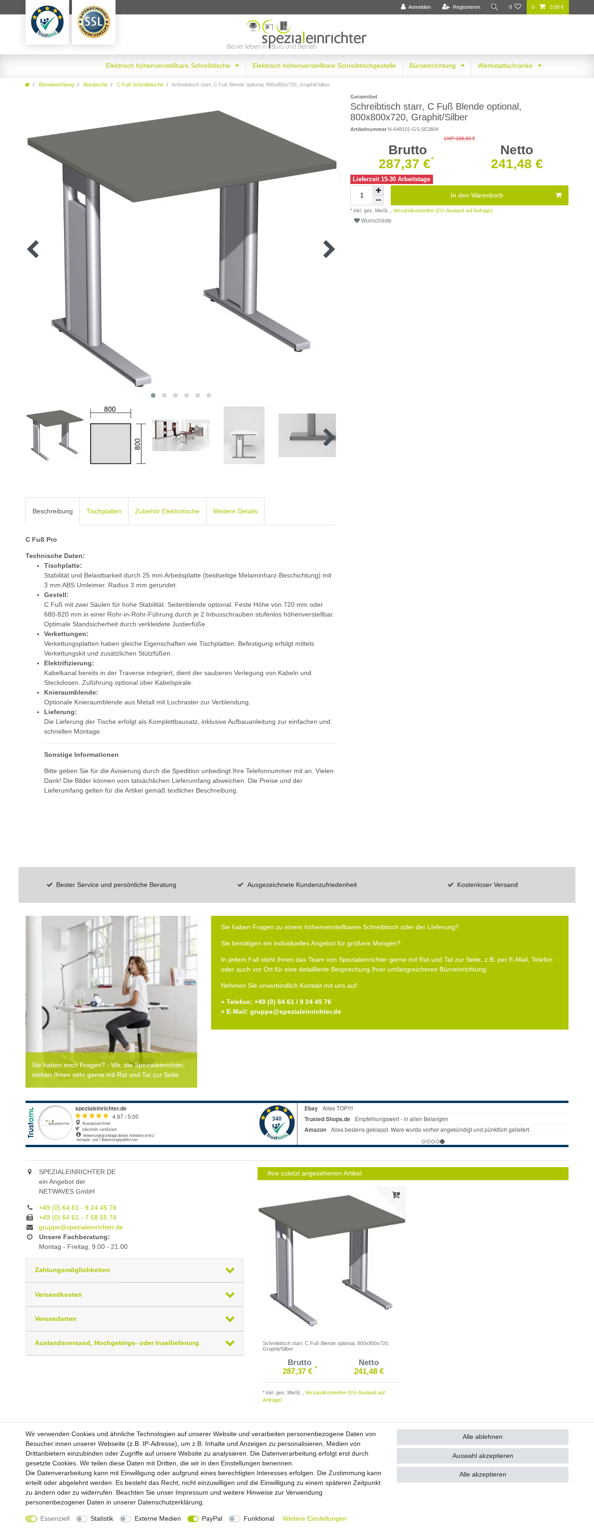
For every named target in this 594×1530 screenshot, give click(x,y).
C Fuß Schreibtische (139, 84)
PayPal (212, 1518)
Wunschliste (376, 220)
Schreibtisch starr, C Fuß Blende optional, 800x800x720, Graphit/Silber (326, 1346)
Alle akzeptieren (482, 1474)
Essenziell (55, 1518)
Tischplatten (104, 511)
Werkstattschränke (506, 65)
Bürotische (95, 84)
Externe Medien (158, 1518)
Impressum (191, 1492)
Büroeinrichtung (433, 65)
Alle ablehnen (483, 1436)
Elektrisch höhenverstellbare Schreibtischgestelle (324, 65)
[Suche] (494, 7)
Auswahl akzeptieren (482, 1455)
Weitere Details (235, 511)
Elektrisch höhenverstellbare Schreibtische (169, 65)
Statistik (101, 1518)
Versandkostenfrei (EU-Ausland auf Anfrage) (442, 210)
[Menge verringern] (378, 200)
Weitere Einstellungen (315, 1518)
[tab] (53, 511)
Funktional (259, 1518)
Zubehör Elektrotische (167, 511)
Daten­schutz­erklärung (170, 1502)
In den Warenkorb (477, 195)
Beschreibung (52, 511)
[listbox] (332, 1261)
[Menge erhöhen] (378, 190)
